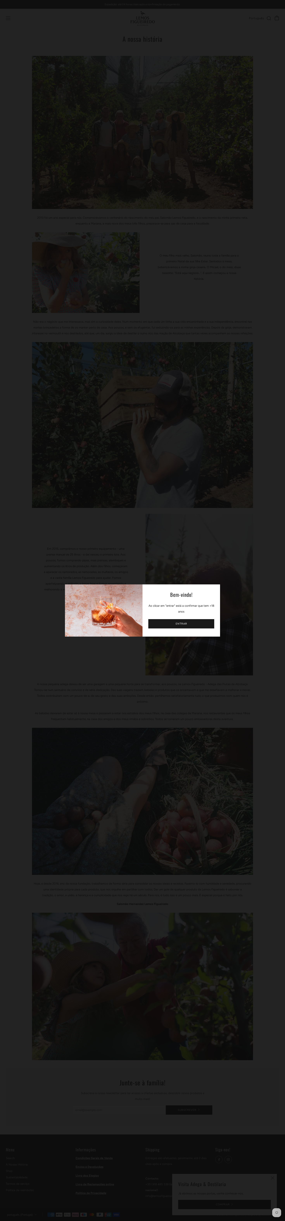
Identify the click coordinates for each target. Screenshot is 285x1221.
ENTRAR (181, 624)
